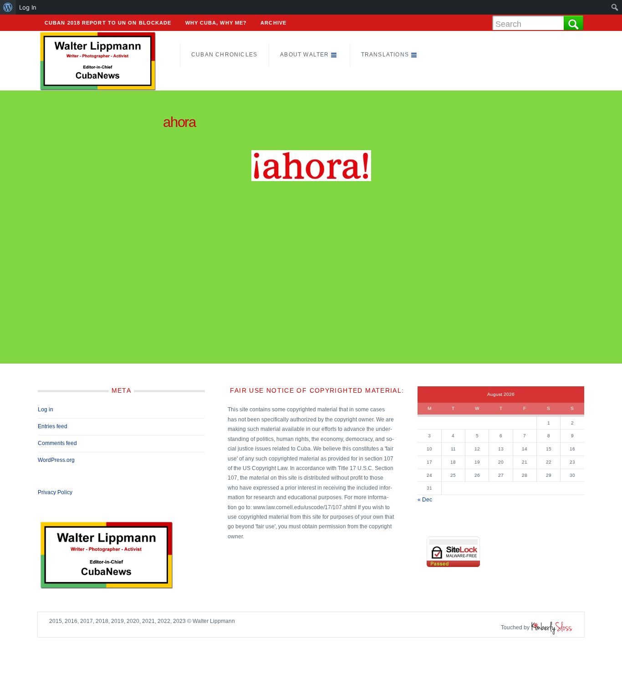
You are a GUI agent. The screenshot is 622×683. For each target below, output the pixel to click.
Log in (45, 409)
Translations (385, 54)
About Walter (304, 54)
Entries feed (52, 426)
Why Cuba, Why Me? (216, 22)
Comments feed (57, 443)
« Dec (425, 499)
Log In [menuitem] (27, 7)
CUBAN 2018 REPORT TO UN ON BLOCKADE (108, 22)
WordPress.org (56, 460)
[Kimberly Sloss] (552, 627)
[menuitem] (8, 7)
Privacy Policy (55, 492)
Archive (273, 22)
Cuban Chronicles (224, 54)
